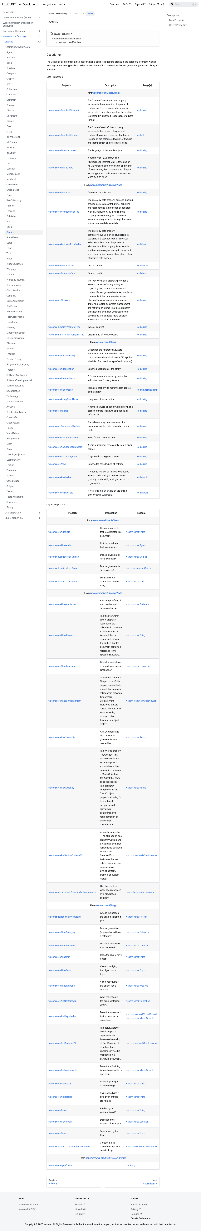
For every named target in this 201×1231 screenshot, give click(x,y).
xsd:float (141, 244)
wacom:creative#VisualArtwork (142, 1014)
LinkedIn (79, 1209)
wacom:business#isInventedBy (64, 916)
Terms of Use (138, 1204)
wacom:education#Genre (138, 568)
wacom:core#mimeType (60, 167)
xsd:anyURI (142, 265)
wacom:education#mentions (62, 581)
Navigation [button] (48, 4)
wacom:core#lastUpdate (61, 389)
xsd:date (141, 273)
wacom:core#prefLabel (60, 1165)
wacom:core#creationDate (61, 273)
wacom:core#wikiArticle (60, 492)
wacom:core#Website (137, 985)
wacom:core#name (58, 410)
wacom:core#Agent (136, 545)
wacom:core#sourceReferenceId (65, 447)
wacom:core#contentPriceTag (63, 211)
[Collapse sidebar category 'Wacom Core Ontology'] (39, 36)
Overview (114, 4)
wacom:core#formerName (61, 378)
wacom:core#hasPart (59, 957)
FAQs (125, 4)
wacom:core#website (59, 477)
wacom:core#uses (58, 1133)
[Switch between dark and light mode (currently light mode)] (162, 4)
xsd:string (142, 110)
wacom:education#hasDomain (63, 556)
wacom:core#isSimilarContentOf (65, 855)
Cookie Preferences (141, 1218)
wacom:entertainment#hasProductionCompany (72, 892)
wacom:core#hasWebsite (61, 985)
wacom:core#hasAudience (62, 604)
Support (139, 4)
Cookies (135, 1214)
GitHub (152, 4)
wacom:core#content (59, 192)
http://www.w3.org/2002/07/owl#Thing (106, 1158)
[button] (22, 17)
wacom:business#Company (140, 892)
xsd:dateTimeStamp (147, 389)
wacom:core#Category (137, 932)
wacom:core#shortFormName (63, 437)
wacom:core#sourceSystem (62, 456)
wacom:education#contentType (64, 327)
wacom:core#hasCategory (61, 932)
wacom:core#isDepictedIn (62, 1016)
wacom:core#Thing (106, 342)
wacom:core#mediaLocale (62, 150)
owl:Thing (130, 1165)
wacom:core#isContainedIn (62, 1001)
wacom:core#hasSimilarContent (64, 700)
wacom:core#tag (57, 464)
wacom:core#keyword (59, 300)
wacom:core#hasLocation (61, 945)
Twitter (78, 1204)
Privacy (134, 1209)
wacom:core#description (61, 369)
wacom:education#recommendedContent (69, 1146)
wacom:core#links (57, 1110)
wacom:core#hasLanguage (62, 666)
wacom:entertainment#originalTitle (66, 334)
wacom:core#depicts (59, 532)
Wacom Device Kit (28, 1204)
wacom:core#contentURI (61, 265)
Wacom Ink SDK (27, 1209)
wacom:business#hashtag (61, 355)
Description (173, 15)
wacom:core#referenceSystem (64, 426)
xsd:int (140, 135)
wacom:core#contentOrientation (64, 110)
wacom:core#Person (136, 737)
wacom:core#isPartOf (59, 1083)
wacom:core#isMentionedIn (62, 1070)
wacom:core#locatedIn (60, 1121)
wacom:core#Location (137, 945)
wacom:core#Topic (135, 970)
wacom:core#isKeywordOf (62, 1043)
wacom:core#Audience (137, 604)
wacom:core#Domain (136, 556)
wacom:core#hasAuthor (60, 545)
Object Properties (178, 25)
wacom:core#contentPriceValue (64, 244)
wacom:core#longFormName (63, 399)
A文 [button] (61, 4)
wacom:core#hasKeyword (61, 635)
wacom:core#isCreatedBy (61, 737)
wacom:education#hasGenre (63, 568)
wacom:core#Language (138, 666)
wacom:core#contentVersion (63, 135)
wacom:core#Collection (138, 1001)
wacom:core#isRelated (60, 1096)
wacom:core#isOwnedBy (61, 787)
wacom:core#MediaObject (67, 38)
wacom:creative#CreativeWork (106, 185)
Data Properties (177, 20)
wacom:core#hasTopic (60, 970)
